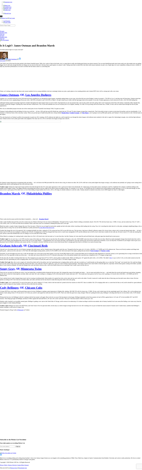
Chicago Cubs (33, 287)
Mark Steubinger (12, 59)
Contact (19, 465)
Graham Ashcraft (11, 245)
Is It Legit (2, 60)
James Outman (9, 94)
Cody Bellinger (9, 287)
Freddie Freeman (74, 113)
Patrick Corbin (105, 250)
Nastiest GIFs (3, 32)
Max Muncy (85, 113)
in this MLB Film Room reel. (46, 227)
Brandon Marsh (10, 193)
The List (2, 34)
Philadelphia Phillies (39, 193)
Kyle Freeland (95, 250)
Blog (22, 465)
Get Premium (6, 21)
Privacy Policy (4, 465)
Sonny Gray (7, 268)
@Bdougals (20, 310)
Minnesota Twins (31, 268)
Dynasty (2, 31)
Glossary (26, 465)
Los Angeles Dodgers (38, 94)
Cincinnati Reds (38, 245)
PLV (111, 258)
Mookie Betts (65, 113)
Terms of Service (12, 465)
